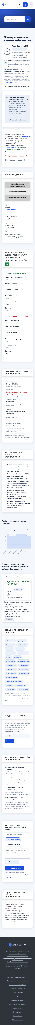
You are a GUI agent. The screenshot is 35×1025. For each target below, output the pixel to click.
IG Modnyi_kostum (11, 677)
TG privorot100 (20, 685)
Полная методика (10, 82)
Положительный (14, 839)
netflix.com (17, 657)
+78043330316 (24, 673)
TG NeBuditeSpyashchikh (14, 681)
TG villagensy (10, 689)
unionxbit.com (10, 641)
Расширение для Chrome (17, 1004)
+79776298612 (24, 669)
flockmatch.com (23, 653)
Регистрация (9, 877)
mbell (9, 592)
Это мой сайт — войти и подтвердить (17, 86)
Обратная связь (17, 1020)
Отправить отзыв (14, 868)
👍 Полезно (9, 619)
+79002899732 (11, 669)
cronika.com (19, 649)
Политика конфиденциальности (17, 977)
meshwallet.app (22, 645)
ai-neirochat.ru (10, 653)
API (17, 996)
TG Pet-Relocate (23, 689)
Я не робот (13, 862)
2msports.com (10, 661)
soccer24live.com (23, 661)
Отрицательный (14, 844)
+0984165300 (24, 665)
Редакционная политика (17, 989)
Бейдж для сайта (17, 992)
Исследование (17, 1012)
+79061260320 (11, 673)
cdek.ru (8, 657)
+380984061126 (11, 665)
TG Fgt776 (9, 685)
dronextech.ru (10, 645)
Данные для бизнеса (17, 1000)
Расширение (17, 1008)
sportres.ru (9, 649)
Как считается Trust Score (17, 985)
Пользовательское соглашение (17, 981)
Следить (9, 741)
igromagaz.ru (22, 641)
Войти (27, 875)
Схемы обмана (17, 1016)
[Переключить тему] (20, 5)
